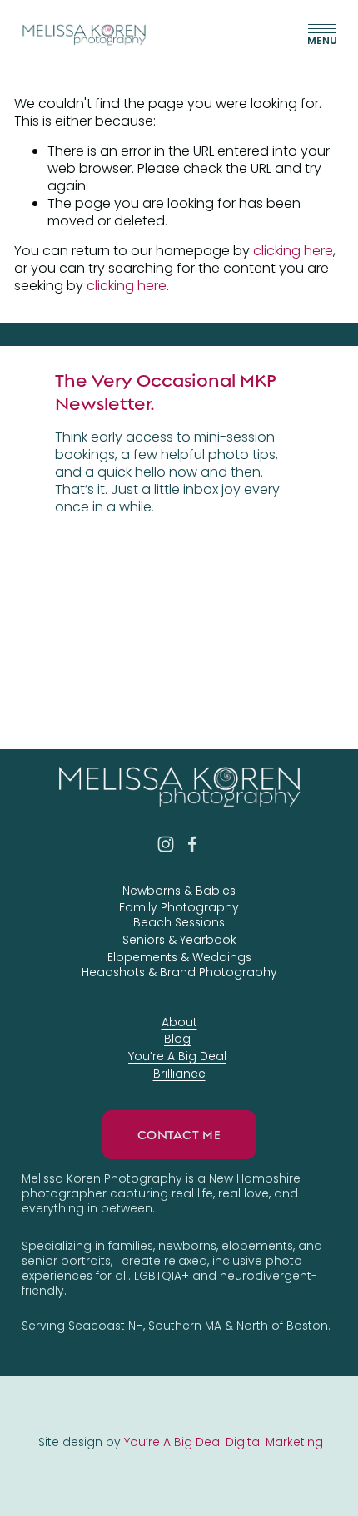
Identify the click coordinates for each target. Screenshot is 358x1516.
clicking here (293, 250)
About (179, 1022)
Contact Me (179, 1135)
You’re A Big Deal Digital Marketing (223, 1442)
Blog (177, 1038)
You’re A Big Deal (177, 1056)
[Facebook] (192, 844)
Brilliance (179, 1073)
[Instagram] (165, 844)
